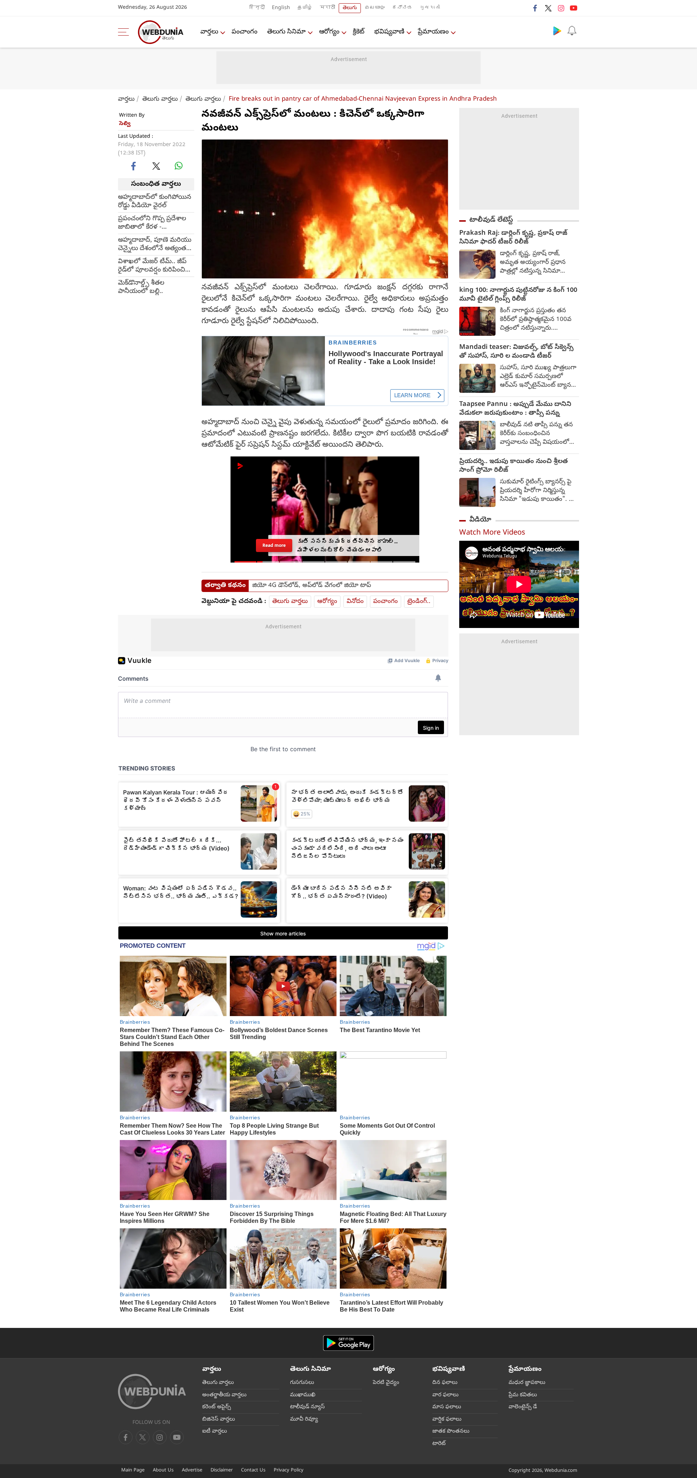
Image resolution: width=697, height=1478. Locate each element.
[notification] (571, 30)
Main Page (132, 1470)
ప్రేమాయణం (433, 32)
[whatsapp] (178, 165)
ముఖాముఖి (302, 1395)
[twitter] (548, 8)
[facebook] (535, 8)
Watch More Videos (492, 533)
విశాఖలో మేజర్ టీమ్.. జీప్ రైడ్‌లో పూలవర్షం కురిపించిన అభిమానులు (154, 266)
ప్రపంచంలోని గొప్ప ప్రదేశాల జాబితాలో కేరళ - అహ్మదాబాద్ (152, 223)
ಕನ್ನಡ (402, 8)
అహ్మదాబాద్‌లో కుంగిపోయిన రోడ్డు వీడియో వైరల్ (154, 201)
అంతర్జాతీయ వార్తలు (224, 1395)
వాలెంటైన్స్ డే (523, 1407)
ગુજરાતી (430, 8)
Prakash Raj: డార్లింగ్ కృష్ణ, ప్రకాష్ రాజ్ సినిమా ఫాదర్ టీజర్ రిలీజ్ (513, 238)
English (281, 8)
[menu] (125, 32)
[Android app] (348, 1343)
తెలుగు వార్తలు (160, 99)
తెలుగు (350, 8)
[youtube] (573, 8)
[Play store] (557, 30)
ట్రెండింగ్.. (419, 601)
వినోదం (355, 601)
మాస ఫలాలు (446, 1407)
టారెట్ (439, 1443)
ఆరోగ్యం (329, 32)
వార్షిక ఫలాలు (446, 1419)
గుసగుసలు (302, 1382)
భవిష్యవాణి (389, 32)
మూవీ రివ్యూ (304, 1419)
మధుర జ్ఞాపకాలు (527, 1382)
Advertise (192, 1470)
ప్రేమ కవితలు (523, 1395)
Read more (274, 545)
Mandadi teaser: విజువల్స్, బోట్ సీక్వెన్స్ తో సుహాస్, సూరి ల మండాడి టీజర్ (516, 352)
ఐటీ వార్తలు (214, 1431)
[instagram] (560, 8)
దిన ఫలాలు (444, 1382)
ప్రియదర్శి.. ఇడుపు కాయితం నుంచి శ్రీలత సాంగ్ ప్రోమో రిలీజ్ (513, 466)
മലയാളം (374, 8)
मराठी (327, 8)
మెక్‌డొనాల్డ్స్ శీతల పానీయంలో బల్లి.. (141, 287)
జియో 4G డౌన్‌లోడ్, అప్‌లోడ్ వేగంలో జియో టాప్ (311, 586)
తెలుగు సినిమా (286, 32)
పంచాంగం (244, 32)
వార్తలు (209, 32)
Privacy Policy (288, 1470)
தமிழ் (305, 8)
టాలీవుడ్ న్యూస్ (307, 1407)
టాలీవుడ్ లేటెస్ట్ (491, 220)
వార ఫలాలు (445, 1395)
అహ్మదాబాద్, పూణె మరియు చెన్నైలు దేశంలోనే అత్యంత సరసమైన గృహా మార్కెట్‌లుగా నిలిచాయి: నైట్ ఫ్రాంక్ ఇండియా (155, 244)
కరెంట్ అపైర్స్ (216, 1407)
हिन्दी (257, 8)
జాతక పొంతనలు (450, 1431)
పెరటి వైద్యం (386, 1382)
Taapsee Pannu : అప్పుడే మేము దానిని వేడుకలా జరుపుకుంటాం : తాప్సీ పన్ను (515, 409)
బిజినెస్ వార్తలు (218, 1419)
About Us (163, 1470)
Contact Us (253, 1470)
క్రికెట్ (358, 32)
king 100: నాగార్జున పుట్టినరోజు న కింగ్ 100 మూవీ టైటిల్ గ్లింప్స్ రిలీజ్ (518, 295)
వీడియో (480, 520)
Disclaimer (222, 1470)
